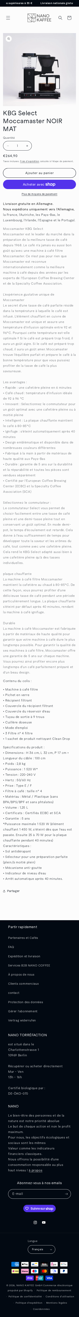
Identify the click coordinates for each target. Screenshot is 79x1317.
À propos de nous (21, 974)
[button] (8, 17)
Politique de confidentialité (25, 1296)
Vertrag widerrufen (22, 1020)
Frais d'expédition (29, 161)
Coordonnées (41, 1309)
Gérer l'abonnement (22, 1011)
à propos (35, 1170)
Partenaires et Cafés (23, 937)
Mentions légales (56, 1303)
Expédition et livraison (24, 956)
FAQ (11, 947)
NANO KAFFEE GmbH (29, 1285)
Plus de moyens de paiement (39, 194)
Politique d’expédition (29, 1303)
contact (13, 992)
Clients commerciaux (23, 983)
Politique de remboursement (54, 1290)
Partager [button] (13, 891)
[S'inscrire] (66, 1194)
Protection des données (25, 1002)
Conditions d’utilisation (60, 1296)
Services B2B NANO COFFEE (29, 965)
